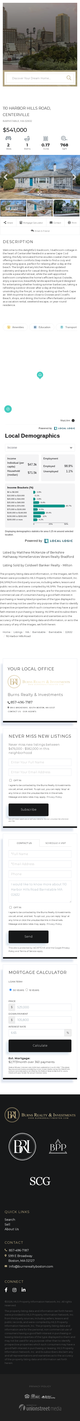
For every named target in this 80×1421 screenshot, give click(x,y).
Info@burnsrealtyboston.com (31, 1266)
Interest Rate (17, 1026)
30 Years (18, 990)
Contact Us (14, 711)
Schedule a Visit (55, 843)
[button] (69, 78)
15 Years (34, 990)
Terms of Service (28, 951)
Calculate (40, 1045)
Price (12, 1001)
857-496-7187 (22, 702)
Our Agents (29, 711)
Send (29, 936)
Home (6, 632)
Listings (18, 632)
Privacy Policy (54, 796)
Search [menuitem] (10, 1219)
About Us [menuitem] (12, 1229)
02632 (68, 632)
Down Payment (18, 1013)
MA (27, 632)
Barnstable (39, 632)
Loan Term (15, 981)
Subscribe (28, 809)
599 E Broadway (21, 1258)
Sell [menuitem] (7, 1224)
